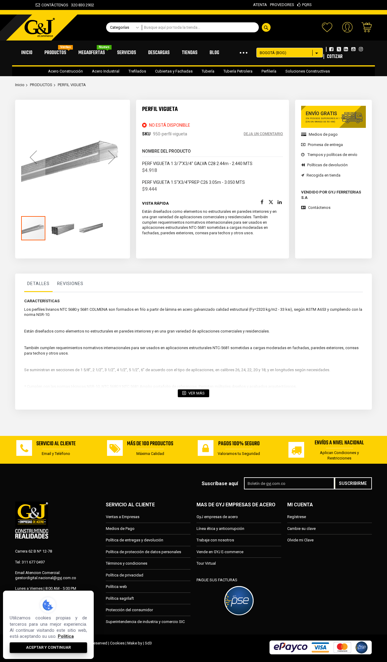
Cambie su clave (301, 528)
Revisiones (70, 283)
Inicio (19, 85)
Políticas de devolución (327, 165)
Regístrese (296, 516)
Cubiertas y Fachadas (174, 71)
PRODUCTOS (41, 85)
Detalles (38, 283)
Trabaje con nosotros (215, 540)
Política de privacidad (124, 575)
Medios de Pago (120, 528)
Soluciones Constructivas (307, 71)
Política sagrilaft (120, 598)
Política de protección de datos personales (143, 552)
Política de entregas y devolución (134, 540)
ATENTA (260, 4)
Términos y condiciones (126, 563)
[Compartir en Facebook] (262, 202)
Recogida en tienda (323, 175)
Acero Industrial (105, 71)
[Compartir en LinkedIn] (280, 202)
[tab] (38, 285)
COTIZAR (335, 57)
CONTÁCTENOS (54, 5)
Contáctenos (319, 207)
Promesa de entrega (325, 144)
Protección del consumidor (129, 610)
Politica (66, 636)
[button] (33, 157)
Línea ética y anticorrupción (220, 528)
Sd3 (148, 643)
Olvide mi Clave (300, 540)
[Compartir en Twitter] (271, 202)
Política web (116, 586)
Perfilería (269, 71)
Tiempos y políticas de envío (332, 154)
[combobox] (208, 27)
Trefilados (137, 71)
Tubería (208, 71)
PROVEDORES (282, 4)
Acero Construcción (65, 71)
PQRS (307, 4)
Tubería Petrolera (237, 71)
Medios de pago (323, 134)
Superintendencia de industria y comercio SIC (145, 621)
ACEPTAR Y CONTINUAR (48, 647)
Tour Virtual (206, 563)
